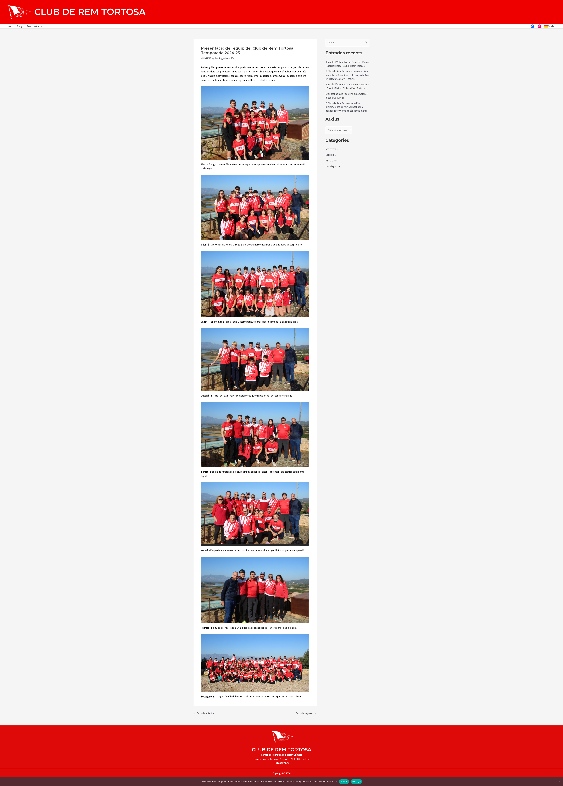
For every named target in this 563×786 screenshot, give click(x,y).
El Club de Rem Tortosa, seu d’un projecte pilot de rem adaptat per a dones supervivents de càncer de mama (346, 107)
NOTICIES (207, 58)
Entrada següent (306, 713)
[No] (559, 781)
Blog (19, 26)
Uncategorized (333, 166)
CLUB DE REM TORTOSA (90, 11)
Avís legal (356, 781)
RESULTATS (331, 160)
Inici (10, 26)
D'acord (344, 781)
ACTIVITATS (331, 149)
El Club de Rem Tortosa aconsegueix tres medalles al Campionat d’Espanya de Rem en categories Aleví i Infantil (347, 75)
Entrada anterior (204, 713)
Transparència (34, 26)
